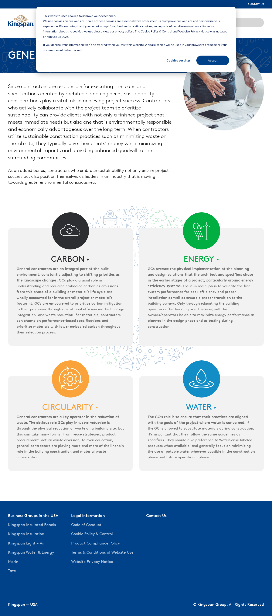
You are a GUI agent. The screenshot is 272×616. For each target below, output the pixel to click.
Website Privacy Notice (92, 562)
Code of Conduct (86, 525)
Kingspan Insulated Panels (32, 525)
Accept (213, 60)
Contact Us (156, 516)
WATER (201, 408)
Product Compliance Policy (95, 544)
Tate (12, 571)
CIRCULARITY (70, 408)
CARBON (70, 260)
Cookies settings (178, 60)
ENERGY (201, 260)
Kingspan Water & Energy (31, 553)
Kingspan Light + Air (26, 544)
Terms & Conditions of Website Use (102, 553)
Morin (13, 562)
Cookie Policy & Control (92, 534)
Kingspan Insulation (26, 534)
